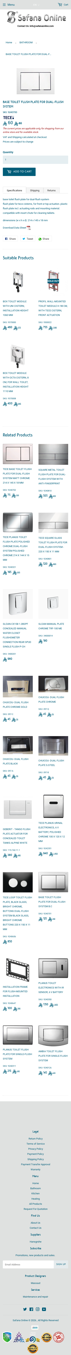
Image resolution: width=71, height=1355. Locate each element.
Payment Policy (35, 1154)
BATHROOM (26, 42)
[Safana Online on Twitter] (25, 1309)
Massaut (35, 1283)
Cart (65, 4)
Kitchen (35, 1193)
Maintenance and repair (35, 1296)
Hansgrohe (35, 1241)
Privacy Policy (35, 1148)
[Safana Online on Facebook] (31, 1309)
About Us (35, 1222)
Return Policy (36, 1138)
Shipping (17, 137)
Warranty (35, 1169)
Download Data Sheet (14, 227)
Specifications (14, 190)
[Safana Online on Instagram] (38, 1309)
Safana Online (20, 1320)
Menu (11, 4)
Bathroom (35, 1188)
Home (9, 42)
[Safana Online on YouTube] (44, 1309)
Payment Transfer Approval (35, 1164)
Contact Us (35, 1227)
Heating (35, 1198)
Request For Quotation (36, 1209)
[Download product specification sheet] (29, 227)
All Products (35, 1203)
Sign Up (61, 1264)
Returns (51, 190)
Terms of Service (36, 1143)
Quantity (8, 152)
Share (47, 239)
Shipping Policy (35, 1159)
